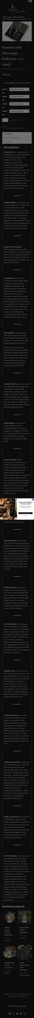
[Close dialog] (33, 499)
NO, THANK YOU (25, 515)
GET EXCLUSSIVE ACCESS (25, 513)
